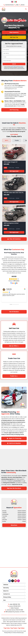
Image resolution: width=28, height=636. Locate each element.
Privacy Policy (13, 66)
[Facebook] (9, 581)
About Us (5, 591)
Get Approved (14, 171)
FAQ (4, 600)
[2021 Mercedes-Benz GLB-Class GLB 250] (14, 189)
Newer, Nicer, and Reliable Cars (15, 101)
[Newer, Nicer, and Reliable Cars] (2, 101)
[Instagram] (18, 581)
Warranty (6, 588)
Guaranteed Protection (12, 91)
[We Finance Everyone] (2, 84)
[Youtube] (15, 581)
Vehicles (5, 584)
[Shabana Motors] (4, 9)
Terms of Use (20, 66)
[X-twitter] (12, 581)
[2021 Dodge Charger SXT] (14, 159)
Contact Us (6, 594)
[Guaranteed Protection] (2, 92)
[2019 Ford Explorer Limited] (14, 220)
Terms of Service (17, 632)
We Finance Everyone (12, 84)
